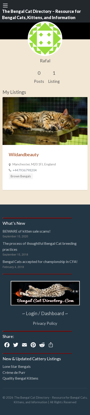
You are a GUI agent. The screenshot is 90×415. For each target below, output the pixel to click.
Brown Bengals (21, 176)
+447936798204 (24, 170)
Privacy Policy (45, 323)
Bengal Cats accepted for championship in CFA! (40, 261)
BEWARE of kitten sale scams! (27, 231)
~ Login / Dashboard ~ (45, 313)
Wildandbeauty (24, 154)
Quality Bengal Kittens (20, 378)
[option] (45, 143)
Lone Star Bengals (17, 366)
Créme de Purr (14, 372)
